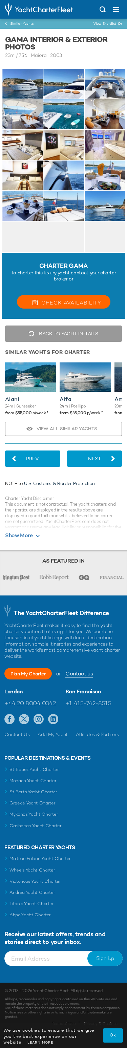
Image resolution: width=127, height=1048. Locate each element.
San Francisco (83, 691)
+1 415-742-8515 (88, 703)
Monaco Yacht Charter (33, 780)
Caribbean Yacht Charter (35, 826)
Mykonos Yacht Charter (33, 814)
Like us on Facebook (9, 719)
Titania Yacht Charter (31, 903)
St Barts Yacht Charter (33, 792)
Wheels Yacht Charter (32, 870)
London (13, 691)
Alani (12, 399)
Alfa (65, 399)
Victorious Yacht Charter (35, 881)
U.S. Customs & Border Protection (59, 483)
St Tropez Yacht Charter (34, 769)
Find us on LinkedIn (53, 719)
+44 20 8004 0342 (30, 703)
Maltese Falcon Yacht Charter (40, 858)
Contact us (79, 673)
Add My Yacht (53, 734)
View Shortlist (107, 23)
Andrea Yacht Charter (32, 892)
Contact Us (17, 734)
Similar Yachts (22, 23)
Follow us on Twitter (24, 719)
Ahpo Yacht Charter (30, 915)
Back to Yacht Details (68, 334)
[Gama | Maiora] (22, 83)
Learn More (40, 1042)
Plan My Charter (28, 674)
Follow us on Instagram (39, 719)
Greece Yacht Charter (32, 803)
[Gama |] (63, 83)
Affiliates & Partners (97, 734)
